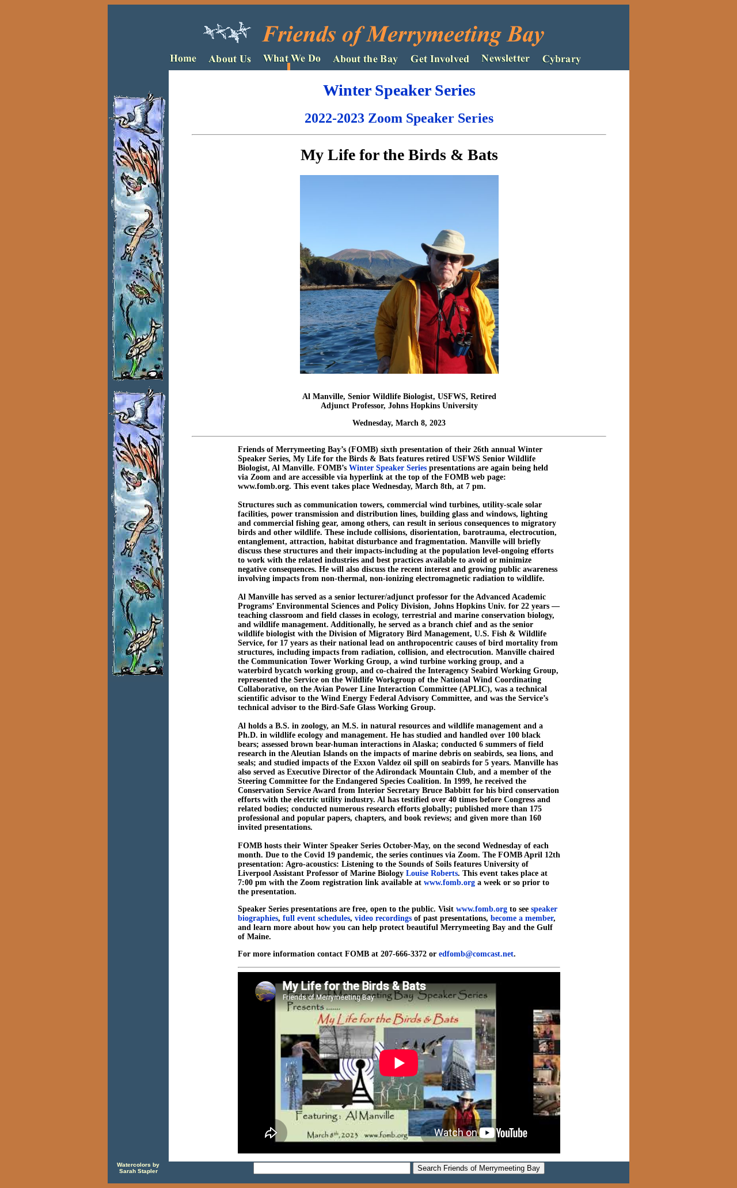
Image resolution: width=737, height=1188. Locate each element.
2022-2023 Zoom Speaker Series (399, 118)
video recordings (383, 918)
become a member (522, 918)
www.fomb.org (449, 882)
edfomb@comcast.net (476, 954)
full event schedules (316, 918)
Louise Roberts (432, 873)
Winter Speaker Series (399, 90)
